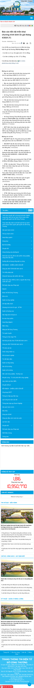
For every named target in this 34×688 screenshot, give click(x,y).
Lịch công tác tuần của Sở (9, 400)
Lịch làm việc (6, 422)
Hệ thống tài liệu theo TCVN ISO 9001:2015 (14, 340)
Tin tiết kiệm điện (7, 359)
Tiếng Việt (24, 1)
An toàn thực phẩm (7, 318)
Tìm (30, 210)
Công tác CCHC (7, 414)
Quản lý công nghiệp (8, 300)
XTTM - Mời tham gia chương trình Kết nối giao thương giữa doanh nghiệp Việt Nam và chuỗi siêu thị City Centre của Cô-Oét (16, 195)
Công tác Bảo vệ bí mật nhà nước (12, 418)
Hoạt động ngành (7, 237)
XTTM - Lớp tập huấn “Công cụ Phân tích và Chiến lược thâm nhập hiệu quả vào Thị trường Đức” (15, 166)
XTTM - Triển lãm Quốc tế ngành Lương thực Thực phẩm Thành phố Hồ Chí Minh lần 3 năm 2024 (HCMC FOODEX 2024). (16, 172)
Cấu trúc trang (15, 652)
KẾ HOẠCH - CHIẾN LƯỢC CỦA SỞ (12, 265)
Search (4, 289)
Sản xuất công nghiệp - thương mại (12, 374)
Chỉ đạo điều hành (7, 304)
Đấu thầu (5, 411)
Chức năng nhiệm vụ (8, 352)
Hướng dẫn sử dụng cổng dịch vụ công (13, 261)
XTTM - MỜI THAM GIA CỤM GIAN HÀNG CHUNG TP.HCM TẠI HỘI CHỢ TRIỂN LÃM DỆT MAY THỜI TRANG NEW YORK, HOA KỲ (16, 201)
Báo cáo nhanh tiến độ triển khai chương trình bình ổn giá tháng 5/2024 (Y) (16, 84)
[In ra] (27, 43)
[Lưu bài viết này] (31, 43)
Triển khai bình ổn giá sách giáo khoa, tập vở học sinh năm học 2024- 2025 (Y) (15, 79)
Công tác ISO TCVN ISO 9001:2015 (12, 268)
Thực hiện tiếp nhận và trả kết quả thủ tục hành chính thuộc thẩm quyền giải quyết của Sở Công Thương (16, 224)
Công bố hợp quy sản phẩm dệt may (12, 276)
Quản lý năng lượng (8, 363)
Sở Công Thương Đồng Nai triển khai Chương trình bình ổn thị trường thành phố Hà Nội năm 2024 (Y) (16, 90)
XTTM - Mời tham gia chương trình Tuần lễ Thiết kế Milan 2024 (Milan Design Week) (16, 160)
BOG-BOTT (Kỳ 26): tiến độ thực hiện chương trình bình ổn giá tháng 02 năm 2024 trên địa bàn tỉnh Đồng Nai (16, 145)
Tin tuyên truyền (7, 333)
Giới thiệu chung (7, 433)
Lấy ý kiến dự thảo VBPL (9, 381)
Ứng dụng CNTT (7, 392)
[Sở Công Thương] (17, 4)
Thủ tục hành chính (8, 234)
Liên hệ (24, 652)
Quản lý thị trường (7, 370)
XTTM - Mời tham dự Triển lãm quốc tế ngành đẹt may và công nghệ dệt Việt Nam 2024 (16, 178)
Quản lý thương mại (8, 311)
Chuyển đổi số (6, 385)
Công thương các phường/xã (10, 252)
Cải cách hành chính (8, 230)
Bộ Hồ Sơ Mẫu (6, 245)
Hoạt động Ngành (7, 322)
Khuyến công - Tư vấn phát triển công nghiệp (15, 377)
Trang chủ (6, 652)
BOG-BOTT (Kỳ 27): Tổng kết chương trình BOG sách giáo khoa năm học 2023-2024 (16, 140)
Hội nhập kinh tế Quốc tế (9, 315)
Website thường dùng (16, 496)
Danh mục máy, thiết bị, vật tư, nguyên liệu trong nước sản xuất (16, 280)
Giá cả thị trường (7, 366)
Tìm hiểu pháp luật (7, 272)
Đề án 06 (5, 296)
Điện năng (5, 326)
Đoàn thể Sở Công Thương (10, 292)
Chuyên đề (5, 248)
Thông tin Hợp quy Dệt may (10, 396)
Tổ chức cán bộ (6, 348)
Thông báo (5, 436)
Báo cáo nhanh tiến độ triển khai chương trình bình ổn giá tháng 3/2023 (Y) (16, 74)
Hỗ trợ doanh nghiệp (8, 355)
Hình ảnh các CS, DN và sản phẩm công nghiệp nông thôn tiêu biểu (16, 256)
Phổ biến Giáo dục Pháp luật (10, 285)
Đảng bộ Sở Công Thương (9, 329)
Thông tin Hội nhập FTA (9, 337)
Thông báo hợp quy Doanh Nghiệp (12, 403)
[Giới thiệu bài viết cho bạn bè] (24, 43)
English (30, 1)
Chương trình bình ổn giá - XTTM (11, 307)
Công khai (5, 241)
